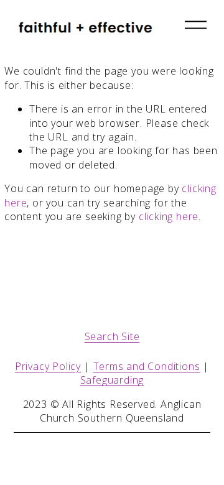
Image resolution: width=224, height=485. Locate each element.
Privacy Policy (48, 366)
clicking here (168, 216)
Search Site (112, 336)
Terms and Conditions (146, 366)
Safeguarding (112, 380)
